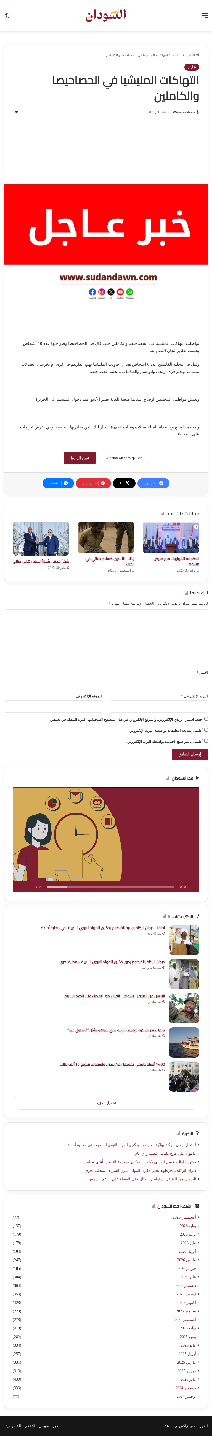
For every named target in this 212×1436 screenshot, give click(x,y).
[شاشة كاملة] (20, 887)
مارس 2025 (186, 1362)
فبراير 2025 (186, 1371)
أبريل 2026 (187, 1251)
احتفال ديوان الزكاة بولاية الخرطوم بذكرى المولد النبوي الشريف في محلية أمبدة (103, 927)
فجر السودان (48, 1426)
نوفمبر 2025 (186, 1294)
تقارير (175, 55)
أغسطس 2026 (184, 1217)
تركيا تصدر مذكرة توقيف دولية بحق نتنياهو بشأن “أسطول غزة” (116, 1030)
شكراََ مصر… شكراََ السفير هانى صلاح (41, 561)
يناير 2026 (188, 1277)
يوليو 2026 (188, 1226)
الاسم (202, 673)
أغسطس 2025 (184, 1320)
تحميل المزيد (106, 1103)
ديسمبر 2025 (186, 1286)
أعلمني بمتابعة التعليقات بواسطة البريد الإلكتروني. (166, 730)
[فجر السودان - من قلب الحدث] (106, 16)
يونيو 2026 (188, 1234)
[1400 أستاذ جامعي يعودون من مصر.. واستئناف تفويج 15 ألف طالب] (184, 1076)
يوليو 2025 (188, 1328)
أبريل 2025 (187, 1354)
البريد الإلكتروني (194, 696)
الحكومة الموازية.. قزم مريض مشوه (176, 561)
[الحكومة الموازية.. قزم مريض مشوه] (171, 537)
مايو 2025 (188, 1345)
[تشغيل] (192, 887)
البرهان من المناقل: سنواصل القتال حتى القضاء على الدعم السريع (114, 996)
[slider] (110, 887)
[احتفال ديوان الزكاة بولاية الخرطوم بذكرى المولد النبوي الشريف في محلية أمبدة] (184, 940)
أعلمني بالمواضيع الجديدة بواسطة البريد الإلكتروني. (164, 741)
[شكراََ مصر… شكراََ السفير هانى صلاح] (41, 539)
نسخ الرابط (80, 458)
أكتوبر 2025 (187, 1303)
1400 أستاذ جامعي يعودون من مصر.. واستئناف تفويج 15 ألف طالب (112, 1064)
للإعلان (30, 1426)
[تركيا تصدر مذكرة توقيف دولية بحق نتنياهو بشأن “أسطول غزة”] (184, 1042)
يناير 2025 (188, 1379)
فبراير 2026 (186, 1268)
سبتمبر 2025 (186, 1311)
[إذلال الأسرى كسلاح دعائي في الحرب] (106, 537)
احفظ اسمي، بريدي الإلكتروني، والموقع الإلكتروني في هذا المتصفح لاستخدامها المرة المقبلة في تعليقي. (126, 719)
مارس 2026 (186, 1260)
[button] (106, 840)
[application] (106, 839)
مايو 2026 (188, 1243)
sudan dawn (186, 112)
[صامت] (28, 887)
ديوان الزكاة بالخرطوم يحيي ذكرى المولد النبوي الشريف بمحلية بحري (112, 961)
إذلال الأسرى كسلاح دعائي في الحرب (109, 561)
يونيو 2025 (188, 1337)
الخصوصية (13, 1426)
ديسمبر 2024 (186, 1388)
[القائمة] (205, 18)
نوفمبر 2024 (186, 1396)
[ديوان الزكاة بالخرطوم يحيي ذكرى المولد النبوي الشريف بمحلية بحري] (184, 974)
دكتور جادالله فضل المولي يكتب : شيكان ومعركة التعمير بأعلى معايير (140, 1162)
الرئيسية (189, 55)
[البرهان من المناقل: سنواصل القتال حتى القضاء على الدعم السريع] (184, 1008)
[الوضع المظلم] (7, 18)
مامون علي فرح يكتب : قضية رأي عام (165, 1153)
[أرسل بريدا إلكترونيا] (175, 112)
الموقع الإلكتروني (89, 696)
